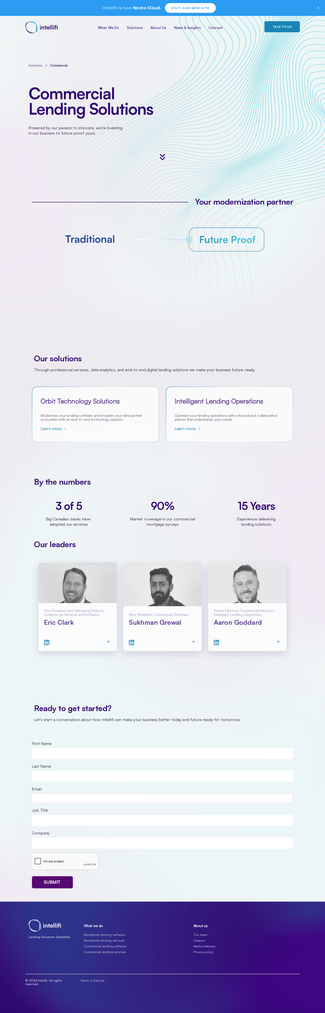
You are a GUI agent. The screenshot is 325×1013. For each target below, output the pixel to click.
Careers (199, 940)
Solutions (135, 27)
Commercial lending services (105, 952)
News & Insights (187, 27)
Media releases (204, 946)
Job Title (40, 810)
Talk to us (282, 27)
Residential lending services (104, 940)
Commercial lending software (105, 946)
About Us (158, 27)
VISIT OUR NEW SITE (190, 8)
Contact (215, 27)
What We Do (108, 27)
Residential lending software (104, 935)
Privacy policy (203, 952)
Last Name (41, 766)
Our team (200, 935)
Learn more (54, 428)
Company (40, 832)
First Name (42, 743)
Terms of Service (92, 980)
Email (37, 788)
